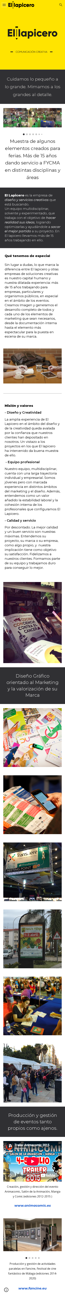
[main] (32, 87)
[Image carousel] (32, 121)
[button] (4, 5)
